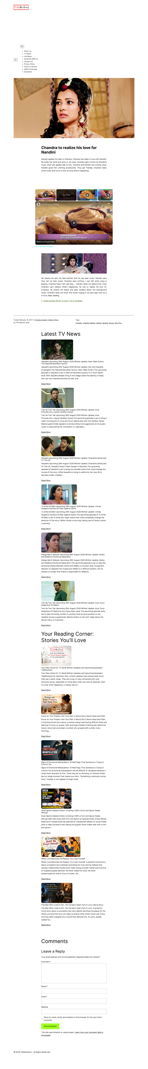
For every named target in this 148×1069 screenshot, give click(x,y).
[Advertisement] (74, 27)
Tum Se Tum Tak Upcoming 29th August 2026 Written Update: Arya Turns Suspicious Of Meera (72, 604)
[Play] (87, 195)
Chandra (79, 323)
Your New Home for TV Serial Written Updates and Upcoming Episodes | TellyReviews (72, 669)
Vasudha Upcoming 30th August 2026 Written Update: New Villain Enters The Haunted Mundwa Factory (72, 362)
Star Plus (118, 323)
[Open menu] (16, 59)
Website (44, 1007)
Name (44, 986)
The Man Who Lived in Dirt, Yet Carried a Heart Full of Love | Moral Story (72, 905)
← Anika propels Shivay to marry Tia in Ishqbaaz (61, 301)
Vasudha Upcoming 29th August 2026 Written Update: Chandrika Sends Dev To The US (74, 459)
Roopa (111, 323)
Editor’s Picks (53, 320)
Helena (98, 323)
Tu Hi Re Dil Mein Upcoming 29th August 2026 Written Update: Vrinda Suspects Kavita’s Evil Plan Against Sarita (71, 507)
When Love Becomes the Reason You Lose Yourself (63, 859)
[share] (108, 203)
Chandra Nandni (41, 320)
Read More (46, 384)
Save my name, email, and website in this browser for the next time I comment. (73, 1018)
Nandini (105, 323)
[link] (39, 204)
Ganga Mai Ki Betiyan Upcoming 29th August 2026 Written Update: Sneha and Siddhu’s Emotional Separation (73, 556)
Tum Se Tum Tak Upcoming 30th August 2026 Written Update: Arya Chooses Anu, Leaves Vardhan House (70, 411)
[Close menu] (22, 46)
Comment (46, 962)
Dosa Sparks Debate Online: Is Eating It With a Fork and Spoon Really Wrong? (70, 811)
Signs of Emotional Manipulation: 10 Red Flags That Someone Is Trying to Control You (72, 763)
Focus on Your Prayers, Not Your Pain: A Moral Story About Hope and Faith (73, 716)
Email (44, 997)
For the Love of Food (50, 204)
